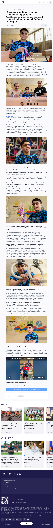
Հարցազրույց (7, 437)
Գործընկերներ (7, 486)
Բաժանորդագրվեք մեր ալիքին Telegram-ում (27, 389)
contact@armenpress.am (21, 502)
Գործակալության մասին (9, 480)
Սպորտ (21, 396)
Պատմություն (6, 482)
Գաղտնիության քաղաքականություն (12, 491)
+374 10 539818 (19, 499)
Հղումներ (5, 484)
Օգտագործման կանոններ (10, 488)
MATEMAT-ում (48, 524)
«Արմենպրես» (9, 116)
